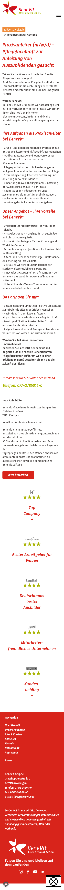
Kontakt (9, 743)
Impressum (11, 752)
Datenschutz (12, 748)
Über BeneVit (12, 725)
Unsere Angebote (15, 729)
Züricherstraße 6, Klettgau (22, 34)
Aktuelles (10, 738)
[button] (6, 884)
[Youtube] (36, 872)
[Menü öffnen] (58, 17)
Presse (8, 760)
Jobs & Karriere (13, 734)
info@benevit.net (24, 796)
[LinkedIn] (43, 872)
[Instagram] (21, 872)
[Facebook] (28, 872)
